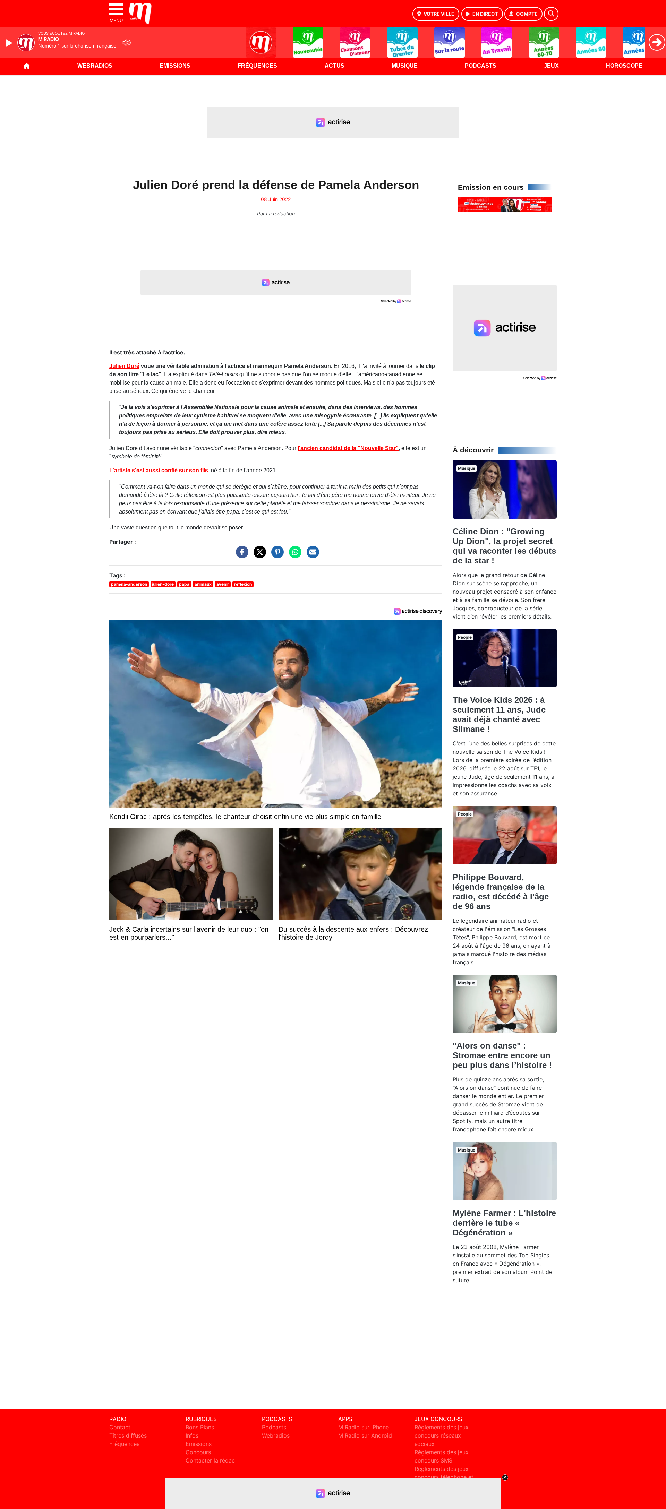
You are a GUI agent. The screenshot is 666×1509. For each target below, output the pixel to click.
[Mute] (126, 42)
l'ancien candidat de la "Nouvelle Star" (348, 448)
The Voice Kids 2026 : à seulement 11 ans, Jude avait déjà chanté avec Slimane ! (499, 714)
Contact (119, 1427)
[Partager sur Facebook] (240, 555)
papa (184, 584)
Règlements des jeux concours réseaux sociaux (442, 1435)
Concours (198, 1452)
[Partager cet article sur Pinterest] (276, 555)
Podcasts (480, 66)
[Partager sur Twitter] (258, 555)
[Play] (10, 43)
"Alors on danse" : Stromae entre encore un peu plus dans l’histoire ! (502, 1055)
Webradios (94, 66)
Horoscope (624, 66)
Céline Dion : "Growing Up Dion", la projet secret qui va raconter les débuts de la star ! (504, 546)
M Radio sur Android (365, 1435)
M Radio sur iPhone (363, 1427)
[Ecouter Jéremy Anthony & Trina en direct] (505, 203)
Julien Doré (124, 366)
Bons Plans (200, 1427)
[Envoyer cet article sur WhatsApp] (293, 555)
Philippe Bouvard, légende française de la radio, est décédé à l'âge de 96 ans (501, 891)
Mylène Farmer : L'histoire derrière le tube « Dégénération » (504, 1222)
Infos (192, 1435)
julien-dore (163, 584)
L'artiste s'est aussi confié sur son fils (158, 470)
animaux (203, 584)
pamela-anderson (129, 584)
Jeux (551, 66)
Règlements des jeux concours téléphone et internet (444, 1477)
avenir (222, 584)
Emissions (175, 66)
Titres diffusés (128, 1435)
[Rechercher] (551, 14)
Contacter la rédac (210, 1460)
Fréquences (257, 66)
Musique (405, 66)
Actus (334, 66)
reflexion (243, 584)
